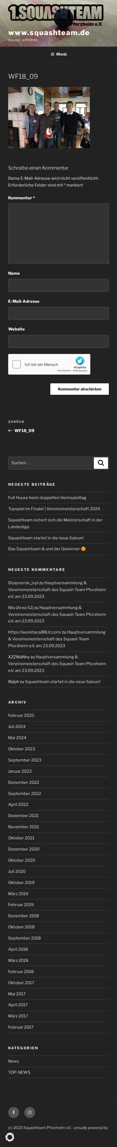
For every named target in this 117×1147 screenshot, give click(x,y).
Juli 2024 (17, 726)
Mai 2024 (17, 737)
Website (16, 329)
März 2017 (18, 1016)
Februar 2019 (21, 904)
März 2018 (18, 960)
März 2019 (18, 893)
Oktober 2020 (21, 860)
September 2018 (24, 938)
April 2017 (18, 1004)
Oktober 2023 (21, 749)
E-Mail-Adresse (23, 301)
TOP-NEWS (19, 1072)
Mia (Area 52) (20, 607)
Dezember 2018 (23, 915)
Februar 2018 (21, 971)
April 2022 (18, 804)
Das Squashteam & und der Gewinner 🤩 (47, 548)
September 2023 (24, 760)
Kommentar (21, 197)
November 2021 (23, 826)
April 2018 (18, 949)
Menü (61, 54)
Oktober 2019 (21, 882)
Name (14, 273)
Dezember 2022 (23, 782)
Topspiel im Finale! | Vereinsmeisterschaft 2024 (54, 508)
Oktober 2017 (21, 982)
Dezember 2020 (23, 849)
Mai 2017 (17, 994)
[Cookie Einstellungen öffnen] (9, 1140)
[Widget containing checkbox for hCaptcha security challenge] (49, 364)
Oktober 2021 (21, 838)
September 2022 (24, 793)
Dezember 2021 (23, 815)
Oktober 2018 (21, 927)
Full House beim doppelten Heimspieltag (47, 497)
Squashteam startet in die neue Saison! (46, 538)
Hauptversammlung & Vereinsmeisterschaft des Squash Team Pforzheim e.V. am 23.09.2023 (57, 589)
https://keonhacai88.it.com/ (34, 632)
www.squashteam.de (49, 32)
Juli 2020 (17, 871)
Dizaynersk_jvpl (23, 582)
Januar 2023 (20, 771)
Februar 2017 (20, 1027)
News (13, 1061)
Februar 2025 (21, 715)
